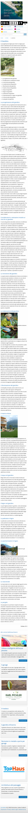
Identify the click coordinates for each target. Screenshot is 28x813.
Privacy (9, 809)
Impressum (3, 809)
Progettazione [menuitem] (7, 26)
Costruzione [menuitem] (19, 26)
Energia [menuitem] (5, 31)
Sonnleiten (3, 807)
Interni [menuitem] (18, 29)
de (25, 24)
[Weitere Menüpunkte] (25, 34)
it (25, 22)
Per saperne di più (23, 660)
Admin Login (15, 809)
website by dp (22, 809)
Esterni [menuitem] (18, 31)
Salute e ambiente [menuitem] (8, 29)
